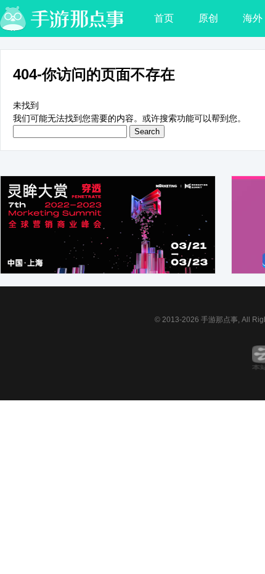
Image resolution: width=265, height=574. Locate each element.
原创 (208, 18)
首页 (164, 18)
